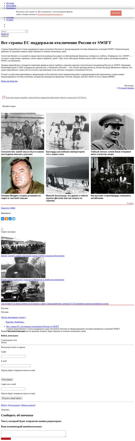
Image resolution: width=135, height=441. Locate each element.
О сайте (9, 20)
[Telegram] (13, 218)
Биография (11, 5)
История (10, 3)
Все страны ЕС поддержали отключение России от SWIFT (32, 326)
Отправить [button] (6, 439)
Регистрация (14, 405)
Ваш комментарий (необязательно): (21, 426)
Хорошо (116, 13)
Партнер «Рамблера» (15, 322)
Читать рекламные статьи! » (13, 317)
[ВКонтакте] (2, 218)
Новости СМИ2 (8, 208)
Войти (4, 405)
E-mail (4, 361)
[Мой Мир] (10, 218)
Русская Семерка (126, 88)
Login (3, 352)
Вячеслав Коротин (9, 81)
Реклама (10, 17)
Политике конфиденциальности (50, 14)
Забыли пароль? (28, 405)
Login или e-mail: (8, 384)
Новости (5, 34)
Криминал (11, 8)
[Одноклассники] (6, 218)
